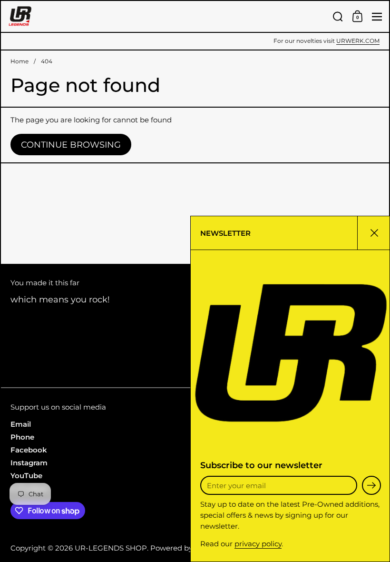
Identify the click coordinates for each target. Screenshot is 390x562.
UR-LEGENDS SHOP (111, 547)
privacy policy (258, 543)
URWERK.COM (358, 41)
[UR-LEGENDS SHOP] (167, 17)
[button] (338, 16)
